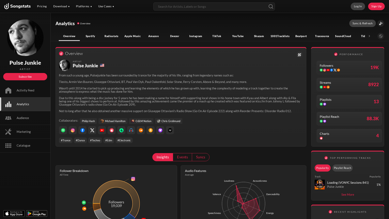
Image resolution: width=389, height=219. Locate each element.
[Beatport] (121, 130)
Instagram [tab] (195, 36)
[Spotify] (63, 130)
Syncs (200, 157)
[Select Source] (380, 36)
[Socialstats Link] (299, 54)
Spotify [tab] (90, 36)
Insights (163, 157)
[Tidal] (170, 130)
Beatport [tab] (301, 36)
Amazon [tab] (153, 36)
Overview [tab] (69, 36)
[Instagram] (73, 130)
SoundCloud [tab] (343, 36)
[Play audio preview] (319, 184)
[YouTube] (102, 130)
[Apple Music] (112, 130)
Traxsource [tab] (322, 36)
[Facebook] (82, 130)
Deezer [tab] (174, 36)
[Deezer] (160, 130)
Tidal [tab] (364, 36)
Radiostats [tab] (112, 36)
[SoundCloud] (141, 130)
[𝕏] (92, 130)
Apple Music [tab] (132, 36)
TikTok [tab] (216, 36)
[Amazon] (150, 130)
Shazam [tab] (259, 36)
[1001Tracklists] (131, 130)
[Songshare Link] (380, 23)
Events (182, 157)
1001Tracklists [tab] (280, 36)
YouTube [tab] (238, 36)
